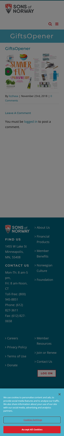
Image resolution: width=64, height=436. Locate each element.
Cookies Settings (33, 419)
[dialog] (32, 412)
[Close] (60, 394)
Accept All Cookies (32, 429)
